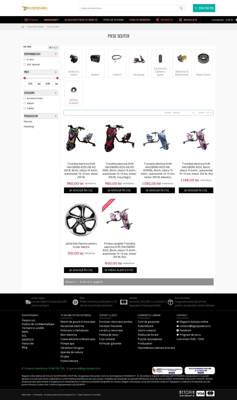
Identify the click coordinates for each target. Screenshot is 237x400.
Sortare (168, 112)
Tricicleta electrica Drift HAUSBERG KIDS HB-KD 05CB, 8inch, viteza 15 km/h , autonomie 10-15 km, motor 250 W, (81, 170)
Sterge (54, 47)
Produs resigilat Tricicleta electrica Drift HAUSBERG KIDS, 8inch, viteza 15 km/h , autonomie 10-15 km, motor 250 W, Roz (119, 250)
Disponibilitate (32, 54)
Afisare (201, 112)
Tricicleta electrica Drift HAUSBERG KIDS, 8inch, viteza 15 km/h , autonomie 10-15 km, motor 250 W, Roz (196, 169)
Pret (26, 72)
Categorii (29, 93)
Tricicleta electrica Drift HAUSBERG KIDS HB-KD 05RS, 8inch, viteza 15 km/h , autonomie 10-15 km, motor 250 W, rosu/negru (119, 170)
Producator (31, 116)
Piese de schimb (36, 26)
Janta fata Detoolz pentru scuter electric (81, 245)
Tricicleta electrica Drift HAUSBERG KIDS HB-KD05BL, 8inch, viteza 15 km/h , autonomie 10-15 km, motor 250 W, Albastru (158, 170)
